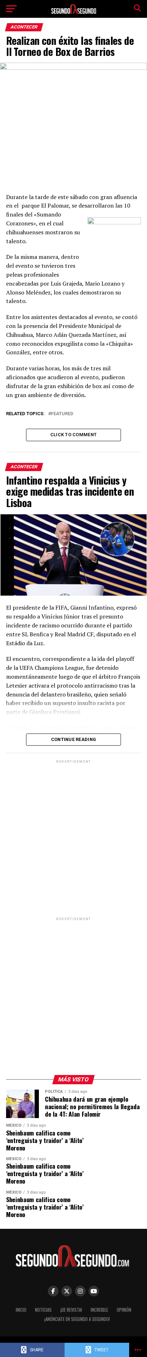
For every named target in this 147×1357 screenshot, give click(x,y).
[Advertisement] (73, 838)
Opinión (124, 1309)
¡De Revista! (71, 1309)
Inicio (21, 1309)
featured (62, 414)
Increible (99, 1309)
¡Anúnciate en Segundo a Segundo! (77, 1319)
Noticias (43, 1309)
